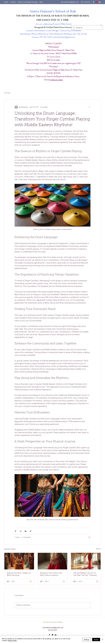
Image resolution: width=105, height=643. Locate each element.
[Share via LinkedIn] (26, 531)
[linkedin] (100, 2)
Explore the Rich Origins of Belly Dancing (19, 574)
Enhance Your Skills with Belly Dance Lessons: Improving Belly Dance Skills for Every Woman (51, 574)
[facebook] (93, 2)
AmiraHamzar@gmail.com (70, 2)
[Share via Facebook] (16, 531)
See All (98, 549)
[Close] (102, 639)
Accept (96, 639)
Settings (86, 639)
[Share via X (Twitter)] (21, 531)
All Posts (7, 93)
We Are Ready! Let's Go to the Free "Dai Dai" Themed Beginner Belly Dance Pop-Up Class (85, 574)
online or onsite (57, 79)
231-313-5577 (45, 37)
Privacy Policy (12, 640)
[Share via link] (31, 531)
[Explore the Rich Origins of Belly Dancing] (19, 561)
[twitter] (97, 2)
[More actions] (89, 107)
